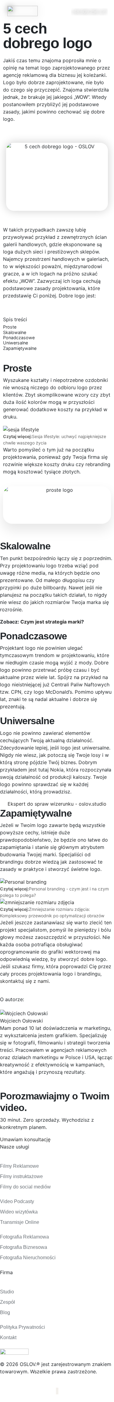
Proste (9, 326)
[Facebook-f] (56, 1391)
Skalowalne (14, 332)
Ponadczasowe (19, 337)
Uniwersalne (15, 342)
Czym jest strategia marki (50, 622)
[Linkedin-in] (57, 1391)
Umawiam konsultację (25, 1139)
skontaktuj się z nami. (25, 981)
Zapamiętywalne (19, 348)
